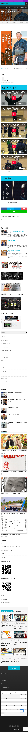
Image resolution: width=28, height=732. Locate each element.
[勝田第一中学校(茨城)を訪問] (4, 253)
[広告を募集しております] (11, 310)
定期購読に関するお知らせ (6, 350)
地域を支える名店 (4, 340)
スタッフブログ (4, 381)
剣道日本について (4, 673)
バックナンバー (4, 543)
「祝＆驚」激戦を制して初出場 (7, 626)
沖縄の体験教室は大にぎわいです (7, 661)
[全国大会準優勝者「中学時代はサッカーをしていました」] (4, 402)
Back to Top (14, 668)
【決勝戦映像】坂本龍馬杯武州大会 (14, 392)
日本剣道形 (17, 661)
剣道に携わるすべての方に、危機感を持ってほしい (11, 534)
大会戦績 (2, 553)
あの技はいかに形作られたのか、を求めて (20, 627)
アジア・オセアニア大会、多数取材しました (7, 644)
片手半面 (16, 624)
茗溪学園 (6, 623)
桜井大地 (25, 640)
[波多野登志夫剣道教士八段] (4, 410)
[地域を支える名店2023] (12, 279)
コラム (2, 374)
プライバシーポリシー (5, 683)
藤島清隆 (20, 623)
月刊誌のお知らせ (4, 357)
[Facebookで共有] (4, 209)
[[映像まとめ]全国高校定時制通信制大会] (4, 233)
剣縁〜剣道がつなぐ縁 (5, 219)
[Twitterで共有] (10, 209)
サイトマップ (3, 677)
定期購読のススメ (4, 557)
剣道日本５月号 (4, 68)
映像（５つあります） (8, 77)
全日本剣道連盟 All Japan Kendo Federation (10, 216)
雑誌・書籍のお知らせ (5, 343)
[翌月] (25, 692)
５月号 (5, 172)
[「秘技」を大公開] (4, 243)
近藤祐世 (17, 640)
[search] (26, 333)
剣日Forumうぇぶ (23, 7)
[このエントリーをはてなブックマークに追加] (17, 209)
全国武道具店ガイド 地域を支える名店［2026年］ (11, 546)
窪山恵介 (21, 640)
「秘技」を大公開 (11, 240)
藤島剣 (16, 623)
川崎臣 (3, 623)
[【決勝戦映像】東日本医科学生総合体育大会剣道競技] (4, 425)
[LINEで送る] (14, 211)
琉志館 (4, 659)
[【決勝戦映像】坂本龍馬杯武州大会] (4, 395)
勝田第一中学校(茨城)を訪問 (13, 250)
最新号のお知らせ (4, 347)
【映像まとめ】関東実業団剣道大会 (20, 643)
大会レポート (15, 7)
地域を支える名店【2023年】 (7, 550)
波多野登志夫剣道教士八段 (12, 407)
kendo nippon (3, 385)
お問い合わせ (3, 680)
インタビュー (8, 7)
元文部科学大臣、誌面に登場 (13, 414)
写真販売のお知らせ (5, 360)
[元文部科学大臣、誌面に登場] (4, 417)
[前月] (2, 692)
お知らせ (2, 7)
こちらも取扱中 (6, 80)
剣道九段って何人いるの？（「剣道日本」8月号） (11, 493)
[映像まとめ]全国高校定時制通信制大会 (15, 231)
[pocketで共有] (24, 209)
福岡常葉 (24, 623)
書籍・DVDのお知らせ (5, 353)
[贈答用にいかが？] (11, 290)
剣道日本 (17, 729)
